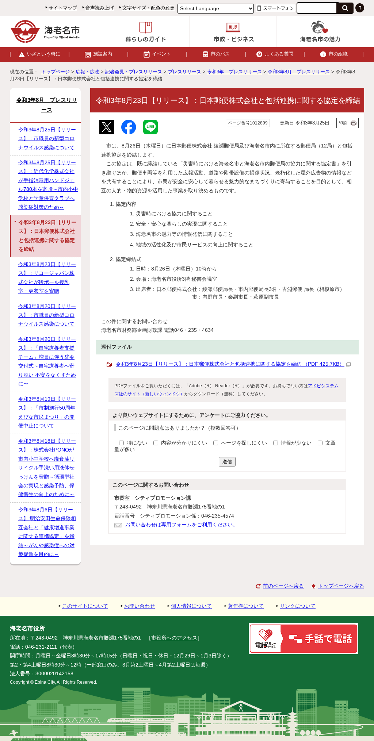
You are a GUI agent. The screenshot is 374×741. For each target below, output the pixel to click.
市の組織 (338, 54)
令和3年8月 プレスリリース (299, 71)
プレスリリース (184, 71)
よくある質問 (279, 54)
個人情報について (191, 606)
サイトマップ (63, 8)
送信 (227, 461)
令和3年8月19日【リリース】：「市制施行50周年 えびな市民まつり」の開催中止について (47, 412)
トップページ (55, 71)
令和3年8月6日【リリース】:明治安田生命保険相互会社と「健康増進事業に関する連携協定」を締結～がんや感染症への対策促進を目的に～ (47, 532)
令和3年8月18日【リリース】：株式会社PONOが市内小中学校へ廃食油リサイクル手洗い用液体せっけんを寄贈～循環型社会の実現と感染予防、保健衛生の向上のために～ (47, 468)
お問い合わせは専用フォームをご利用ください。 (181, 524)
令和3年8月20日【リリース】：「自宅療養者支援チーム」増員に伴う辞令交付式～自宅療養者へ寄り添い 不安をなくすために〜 (47, 362)
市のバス (220, 54)
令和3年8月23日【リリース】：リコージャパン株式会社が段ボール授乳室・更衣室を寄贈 (47, 278)
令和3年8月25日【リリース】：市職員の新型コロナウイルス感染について (47, 138)
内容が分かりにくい (185, 443)
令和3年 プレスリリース (234, 71)
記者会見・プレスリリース (133, 71)
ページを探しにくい (244, 443)
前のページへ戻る (283, 586)
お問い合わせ (139, 606)
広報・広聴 (87, 71)
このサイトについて (85, 606)
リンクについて (298, 606)
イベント (161, 54)
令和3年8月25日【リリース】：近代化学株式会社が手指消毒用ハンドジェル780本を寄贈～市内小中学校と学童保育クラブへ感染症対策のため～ (48, 185)
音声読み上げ (99, 8)
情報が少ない (297, 443)
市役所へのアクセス (174, 638)
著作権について (246, 606)
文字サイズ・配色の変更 (148, 8)
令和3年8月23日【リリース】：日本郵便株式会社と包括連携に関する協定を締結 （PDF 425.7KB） (230, 364)
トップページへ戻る (341, 586)
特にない (137, 443)
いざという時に (43, 54)
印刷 (343, 123)
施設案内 (102, 54)
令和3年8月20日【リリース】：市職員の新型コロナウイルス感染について (47, 315)
